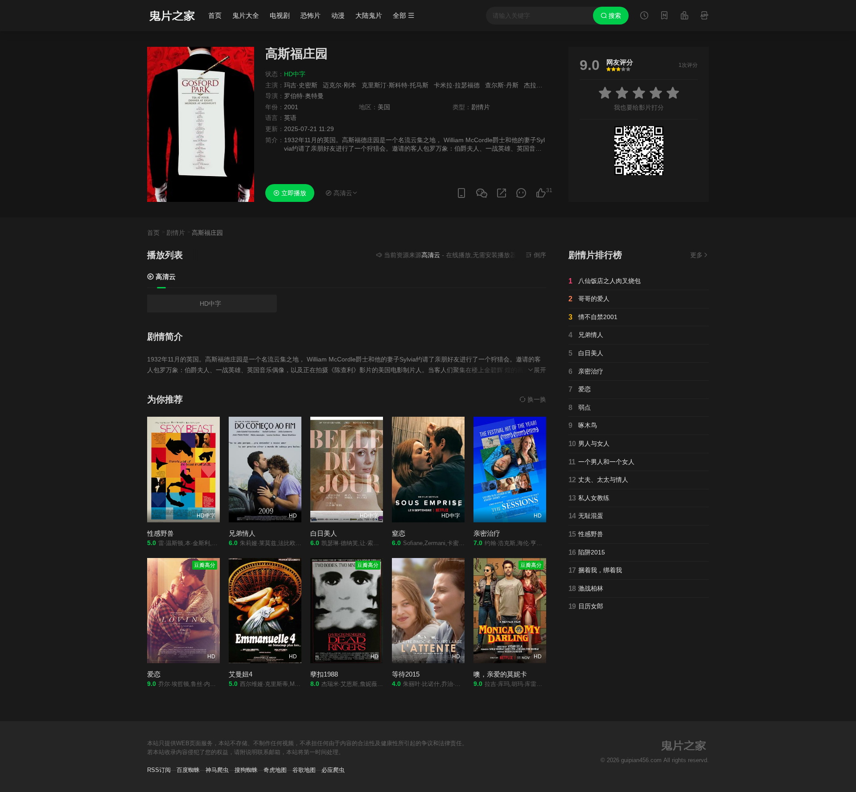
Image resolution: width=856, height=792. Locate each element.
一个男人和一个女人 (601, 462)
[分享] (501, 193)
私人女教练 (588, 498)
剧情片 (175, 232)
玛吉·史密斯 (300, 85)
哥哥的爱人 (588, 299)
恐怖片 (310, 15)
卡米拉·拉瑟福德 (457, 85)
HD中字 (210, 303)
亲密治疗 (585, 371)
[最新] (664, 16)
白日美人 (585, 353)
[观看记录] (644, 16)
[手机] (461, 193)
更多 (696, 255)
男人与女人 (588, 443)
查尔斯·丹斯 (502, 85)
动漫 (338, 15)
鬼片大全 (245, 15)
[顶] (540, 193)
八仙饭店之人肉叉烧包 (604, 281)
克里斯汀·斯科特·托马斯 (395, 85)
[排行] (684, 16)
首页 (215, 15)
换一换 (536, 399)
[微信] (481, 194)
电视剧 (280, 15)
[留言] (704, 16)
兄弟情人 (585, 335)
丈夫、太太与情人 (598, 480)
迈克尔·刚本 (339, 85)
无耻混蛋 (585, 516)
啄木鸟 (582, 425)
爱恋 (579, 389)
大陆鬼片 (368, 15)
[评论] (521, 193)
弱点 (579, 407)
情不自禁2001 (592, 317)
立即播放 (293, 193)
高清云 (165, 276)
